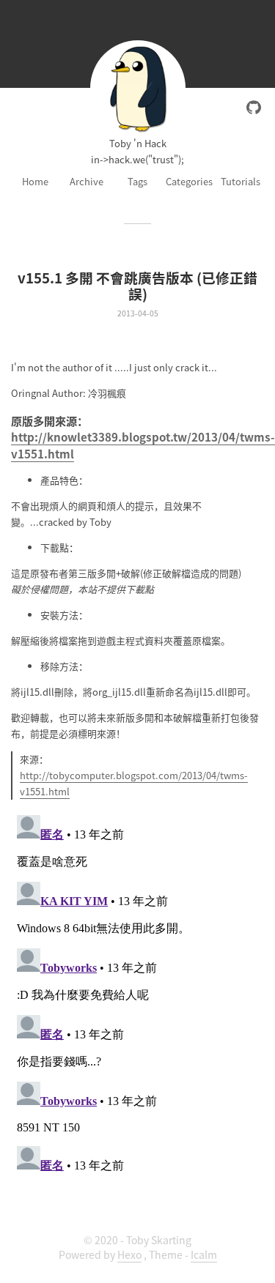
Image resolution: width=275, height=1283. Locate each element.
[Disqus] (137, 992)
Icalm (204, 1254)
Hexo (129, 1254)
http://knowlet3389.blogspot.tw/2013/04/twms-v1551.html (143, 444)
